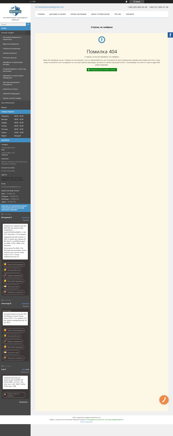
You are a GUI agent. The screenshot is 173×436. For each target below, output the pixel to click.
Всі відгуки (23, 402)
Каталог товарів (7, 33)
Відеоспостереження (11, 44)
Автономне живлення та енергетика (12, 38)
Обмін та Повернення (100, 14)
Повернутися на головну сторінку (103, 70)
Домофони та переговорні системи (13, 63)
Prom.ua (98, 417)
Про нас (118, 14)
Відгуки (4, 107)
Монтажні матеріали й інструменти (11, 83)
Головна (41, 14)
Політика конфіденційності (114, 419)
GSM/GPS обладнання (11, 94)
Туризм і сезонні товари (12, 98)
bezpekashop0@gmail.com (11, 187)
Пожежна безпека (10, 53)
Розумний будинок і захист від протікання (14, 70)
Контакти (130, 14)
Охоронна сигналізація (11, 48)
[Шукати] (28, 24)
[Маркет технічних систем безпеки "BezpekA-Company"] (15, 11)
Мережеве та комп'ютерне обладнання (13, 77)
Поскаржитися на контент (95, 419)
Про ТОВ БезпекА (7, 103)
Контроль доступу (10, 58)
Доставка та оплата (58, 14)
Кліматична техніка (10, 89)
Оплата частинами (78, 14)
